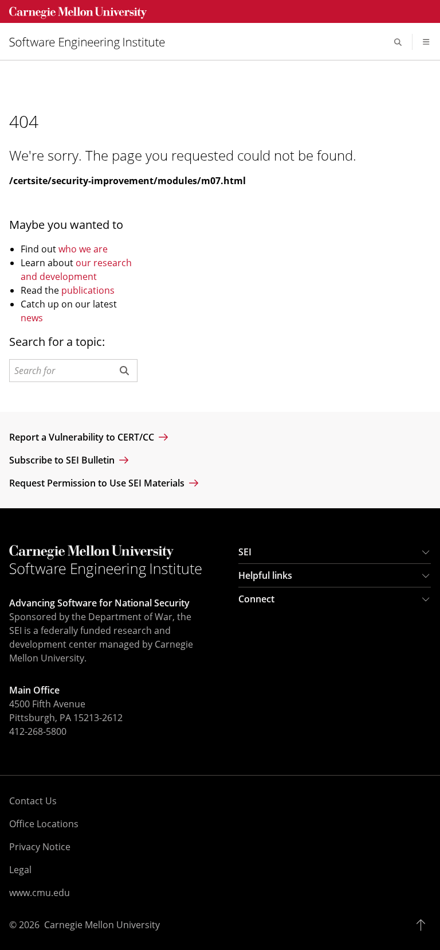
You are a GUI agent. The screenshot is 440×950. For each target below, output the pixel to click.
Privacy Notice (39, 846)
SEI (245, 552)
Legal (20, 869)
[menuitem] (91, 42)
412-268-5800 (37, 731)
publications (88, 290)
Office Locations (43, 823)
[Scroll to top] (424, 925)
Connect (256, 599)
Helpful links (265, 575)
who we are (83, 249)
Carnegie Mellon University (102, 924)
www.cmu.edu (39, 892)
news (32, 318)
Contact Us (33, 801)
